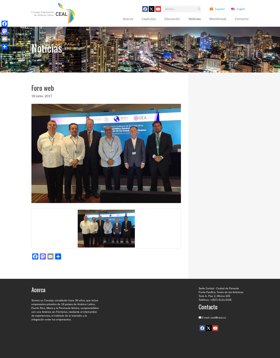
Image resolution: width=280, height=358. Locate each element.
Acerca (128, 19)
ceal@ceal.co (218, 317)
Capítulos (149, 19)
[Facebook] (4, 23)
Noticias (195, 19)
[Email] (4, 39)
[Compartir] (4, 46)
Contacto (242, 19)
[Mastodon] (4, 31)
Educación (172, 19)
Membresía (217, 19)
